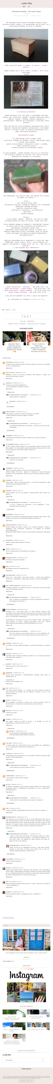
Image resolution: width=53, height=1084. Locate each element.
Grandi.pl (12, 731)
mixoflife (8, 664)
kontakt (6, 925)
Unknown (8, 480)
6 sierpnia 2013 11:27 (24, 444)
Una (7, 688)
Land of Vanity (10, 372)
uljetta (8, 784)
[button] (13, 5)
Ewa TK (8, 881)
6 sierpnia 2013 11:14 (17, 383)
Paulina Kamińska (11, 609)
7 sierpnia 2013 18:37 (17, 743)
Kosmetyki (7, 309)
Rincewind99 (9, 514)
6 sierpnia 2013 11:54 (21, 401)
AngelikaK (9, 383)
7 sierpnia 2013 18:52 (18, 753)
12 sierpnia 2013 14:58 (17, 867)
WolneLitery (9, 540)
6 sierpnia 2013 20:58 (21, 575)
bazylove (8, 653)
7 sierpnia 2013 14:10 (16, 700)
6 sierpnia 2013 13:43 (17, 490)
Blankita (8, 719)
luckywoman (9, 859)
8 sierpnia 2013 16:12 (35, 833)
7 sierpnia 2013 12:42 (18, 672)
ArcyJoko (9, 743)
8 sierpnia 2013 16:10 (22, 817)
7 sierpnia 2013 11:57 (17, 664)
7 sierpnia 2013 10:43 (17, 643)
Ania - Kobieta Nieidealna (13, 585)
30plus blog (26, 3)
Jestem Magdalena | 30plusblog (19, 394)
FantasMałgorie (10, 575)
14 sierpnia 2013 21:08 (18, 891)
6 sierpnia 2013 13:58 (35, 502)
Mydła (14, 309)
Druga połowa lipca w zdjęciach (37, 323)
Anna (7, 808)
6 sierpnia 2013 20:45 (14, 566)
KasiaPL (8, 700)
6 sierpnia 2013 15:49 (22, 524)
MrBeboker (9, 672)
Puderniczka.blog (11, 557)
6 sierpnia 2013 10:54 (18, 362)
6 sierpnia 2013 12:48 (18, 468)
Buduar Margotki (11, 524)
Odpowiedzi (11, 392)
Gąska (8, 549)
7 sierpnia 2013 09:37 (35, 597)
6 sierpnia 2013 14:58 (18, 514)
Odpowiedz (9, 368)
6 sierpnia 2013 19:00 (22, 557)
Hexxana (8, 867)
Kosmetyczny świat (37, 299)
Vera (7, 566)
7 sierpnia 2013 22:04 (14, 808)
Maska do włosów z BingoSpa (16, 323)
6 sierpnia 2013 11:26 (18, 435)
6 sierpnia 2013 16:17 (19, 540)
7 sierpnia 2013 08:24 (26, 585)
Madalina (8, 710)
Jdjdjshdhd (9, 362)
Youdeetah (9, 753)
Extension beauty (11, 817)
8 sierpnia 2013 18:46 (25, 845)
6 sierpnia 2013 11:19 (21, 411)
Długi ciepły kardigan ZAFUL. (36, 1029)
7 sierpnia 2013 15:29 (17, 719)
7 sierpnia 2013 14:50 (17, 710)
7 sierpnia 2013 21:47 (16, 784)
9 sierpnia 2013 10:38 (19, 859)
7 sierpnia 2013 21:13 (20, 775)
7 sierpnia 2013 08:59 (22, 609)
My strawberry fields (12, 444)
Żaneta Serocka (10, 411)
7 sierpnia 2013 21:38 (35, 765)
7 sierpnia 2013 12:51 (14, 688)
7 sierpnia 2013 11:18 (17, 653)
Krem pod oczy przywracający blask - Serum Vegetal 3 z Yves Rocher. (12, 1018)
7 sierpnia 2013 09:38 (35, 631)
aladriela (9, 891)
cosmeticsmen (10, 775)
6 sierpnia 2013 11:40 (35, 394)
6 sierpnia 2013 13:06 (17, 480)
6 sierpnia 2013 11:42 (35, 423)
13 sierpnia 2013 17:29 (16, 881)
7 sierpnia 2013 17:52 (21, 731)
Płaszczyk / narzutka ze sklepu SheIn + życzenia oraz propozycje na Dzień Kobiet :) (12, 1042)
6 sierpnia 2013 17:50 (15, 549)
